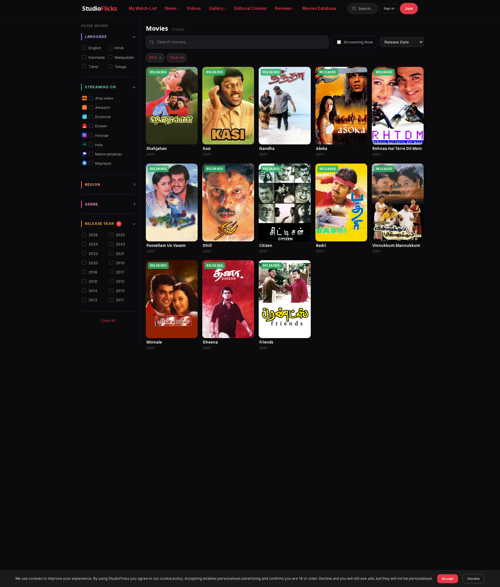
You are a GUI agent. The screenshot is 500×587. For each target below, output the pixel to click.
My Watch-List (143, 8)
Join (409, 8)
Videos (194, 8)
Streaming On (100, 87)
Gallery (216, 8)
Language (96, 36)
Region (92, 184)
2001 (155, 57)
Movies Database (319, 8)
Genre (91, 204)
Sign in (388, 8)
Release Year (102, 223)
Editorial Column (250, 8)
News (170, 8)
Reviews (283, 8)
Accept (447, 579)
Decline (474, 579)
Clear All (108, 320)
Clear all (176, 57)
